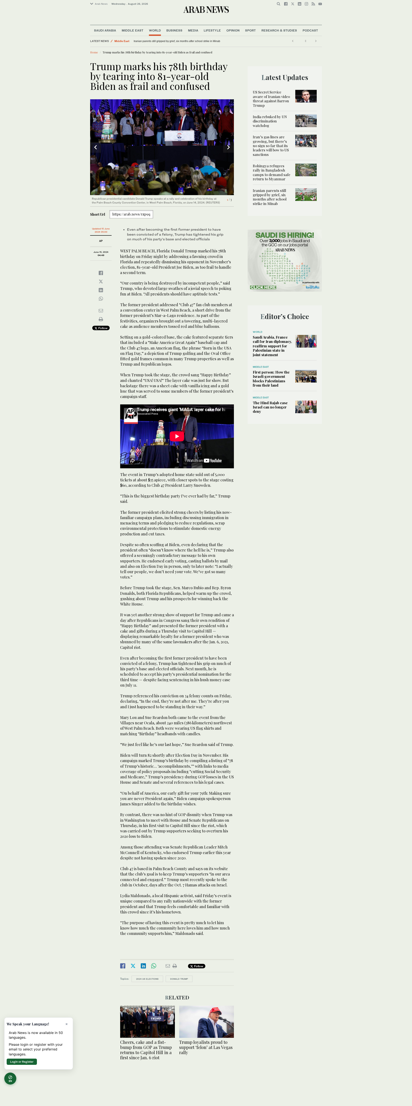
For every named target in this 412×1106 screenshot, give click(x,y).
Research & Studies (279, 30)
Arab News (101, 3)
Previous (95, 147)
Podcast (310, 30)
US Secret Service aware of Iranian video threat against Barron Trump (271, 98)
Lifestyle (212, 30)
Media (193, 30)
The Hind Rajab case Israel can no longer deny (270, 407)
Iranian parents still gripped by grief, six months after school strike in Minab (177, 41)
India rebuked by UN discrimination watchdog (270, 121)
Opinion (233, 30)
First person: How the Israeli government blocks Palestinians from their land (271, 378)
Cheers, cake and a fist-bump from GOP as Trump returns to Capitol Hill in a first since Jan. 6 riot (146, 1049)
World (155, 30)
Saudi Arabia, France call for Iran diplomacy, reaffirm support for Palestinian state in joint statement (272, 346)
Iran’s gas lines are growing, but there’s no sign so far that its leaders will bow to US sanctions (271, 145)
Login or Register (21, 1061)
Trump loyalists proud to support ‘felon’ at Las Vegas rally (206, 1047)
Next (228, 147)
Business (174, 30)
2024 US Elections (147, 979)
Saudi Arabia (105, 30)
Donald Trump (179, 979)
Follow (102, 328)
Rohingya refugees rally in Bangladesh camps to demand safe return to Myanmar (271, 172)
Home (94, 52)
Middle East (132, 30)
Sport (250, 30)
